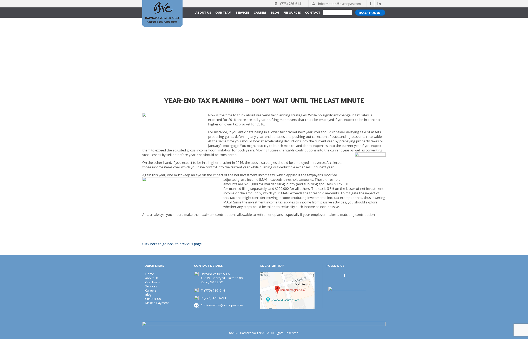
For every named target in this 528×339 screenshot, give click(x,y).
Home (149, 274)
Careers (260, 12)
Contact (312, 12)
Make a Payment (370, 12)
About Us (203, 12)
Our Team (223, 12)
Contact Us (153, 298)
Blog (275, 12)
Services (243, 12)
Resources (292, 12)
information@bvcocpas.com (339, 3)
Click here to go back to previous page (172, 244)
